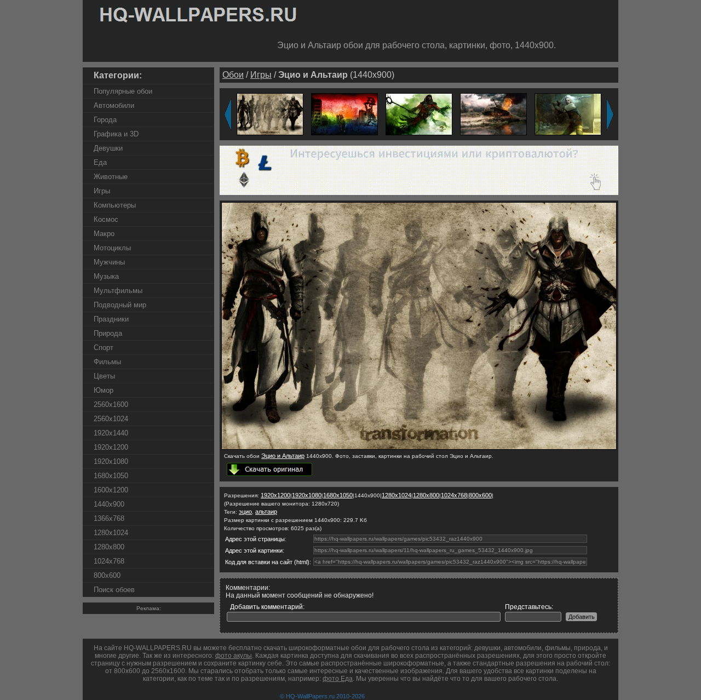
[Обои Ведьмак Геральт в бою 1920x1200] (568, 113)
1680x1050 (111, 476)
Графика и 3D (116, 134)
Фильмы (107, 362)
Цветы (104, 376)
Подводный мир (120, 305)
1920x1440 (111, 433)
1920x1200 (111, 447)
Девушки (108, 148)
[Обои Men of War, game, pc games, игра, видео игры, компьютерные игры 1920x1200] (493, 113)
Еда (100, 162)
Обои (233, 74)
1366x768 (109, 518)
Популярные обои (123, 91)
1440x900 (109, 504)
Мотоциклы (112, 248)
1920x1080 (111, 461)
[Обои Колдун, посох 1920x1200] (419, 113)
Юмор (103, 390)
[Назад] (228, 114)
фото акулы (233, 655)
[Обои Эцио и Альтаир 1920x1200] (270, 113)
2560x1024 (111, 419)
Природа (108, 333)
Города (105, 120)
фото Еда (338, 678)
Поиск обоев (114, 590)
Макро (104, 233)
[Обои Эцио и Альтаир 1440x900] (419, 447)
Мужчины (109, 262)
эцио (245, 511)
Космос (106, 219)
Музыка (106, 276)
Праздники (111, 319)
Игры (102, 191)
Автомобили (114, 105)
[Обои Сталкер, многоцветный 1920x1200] (344, 113)
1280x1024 (111, 533)
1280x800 (109, 547)
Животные (111, 177)
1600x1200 (111, 490)
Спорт (103, 347)
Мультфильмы (118, 290)
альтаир (266, 511)
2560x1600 (111, 404)
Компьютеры (115, 205)
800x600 (107, 575)
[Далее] (610, 114)
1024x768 (109, 561)
